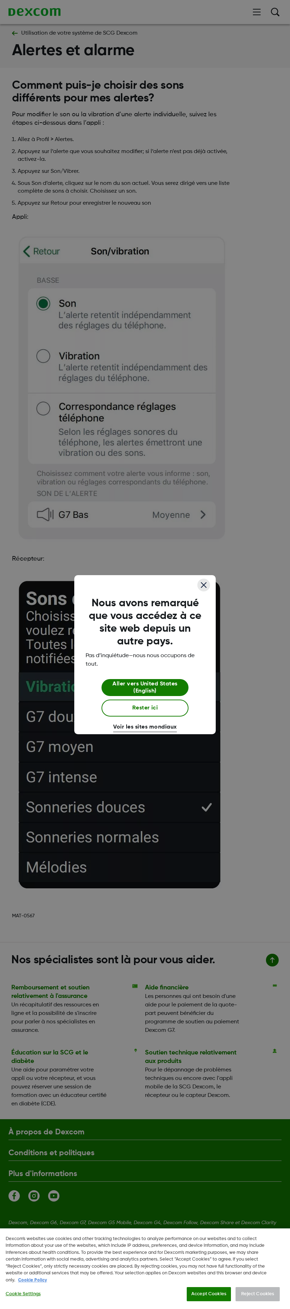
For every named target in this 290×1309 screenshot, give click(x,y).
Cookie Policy (32, 1280)
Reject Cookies (257, 1294)
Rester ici (145, 708)
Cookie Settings (23, 1294)
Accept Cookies (208, 1294)
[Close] (203, 585)
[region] (145, 1268)
